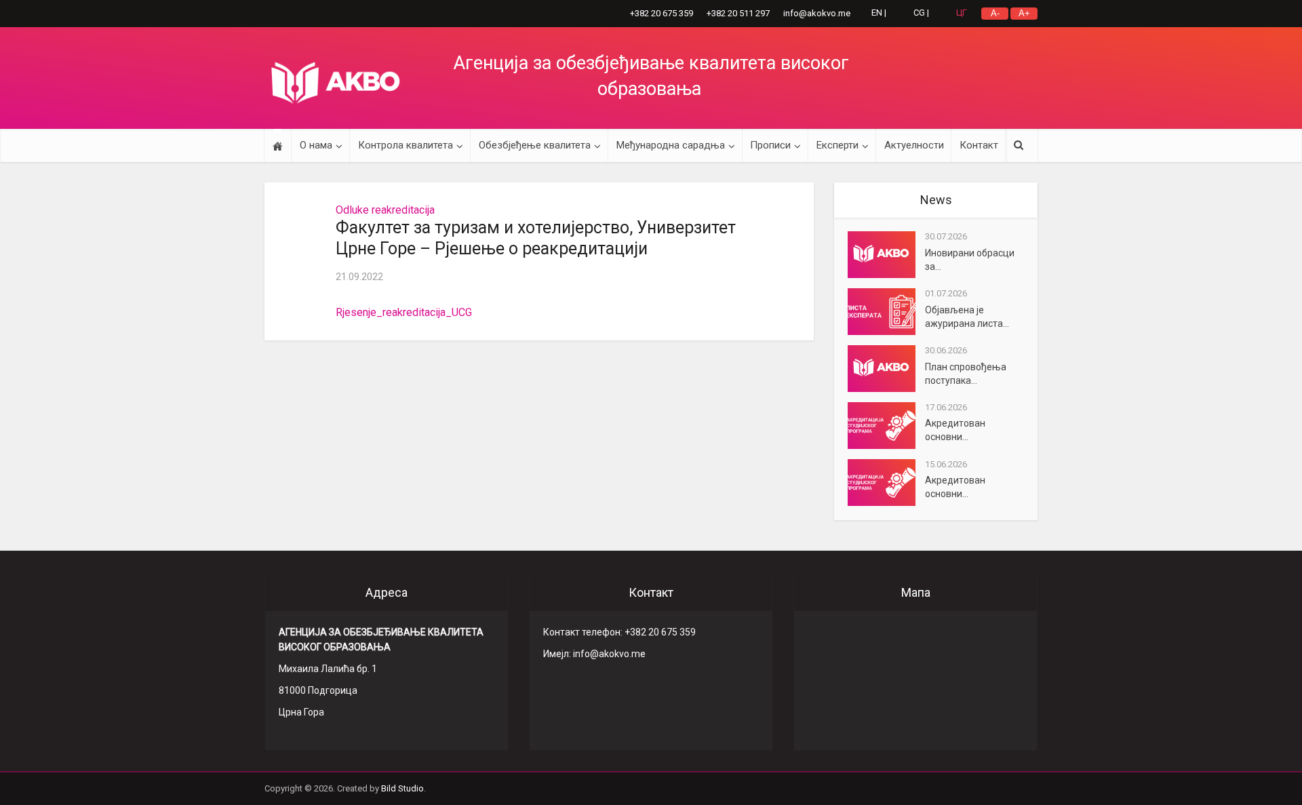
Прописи (770, 145)
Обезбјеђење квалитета (535, 145)
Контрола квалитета (405, 145)
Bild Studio (402, 788)
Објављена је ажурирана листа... (967, 317)
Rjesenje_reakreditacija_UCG (404, 312)
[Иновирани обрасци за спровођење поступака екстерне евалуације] (886, 254)
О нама (316, 145)
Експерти (837, 145)
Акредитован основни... (955, 430)
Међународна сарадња (670, 145)
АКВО (335, 82)
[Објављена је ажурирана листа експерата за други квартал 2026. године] (886, 311)
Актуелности (914, 145)
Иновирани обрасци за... (969, 260)
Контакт (979, 145)
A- (995, 13)
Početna (277, 145)
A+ (1024, 13)
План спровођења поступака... (965, 373)
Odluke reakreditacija (385, 209)
